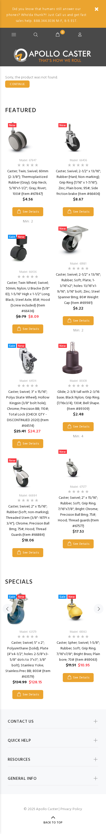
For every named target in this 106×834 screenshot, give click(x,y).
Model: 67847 (27, 160)
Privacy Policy (71, 809)
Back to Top (53, 822)
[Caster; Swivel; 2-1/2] (78, 137)
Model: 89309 (78, 381)
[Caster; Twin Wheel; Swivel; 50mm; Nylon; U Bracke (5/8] (27, 249)
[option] (28, 339)
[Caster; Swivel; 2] (27, 472)
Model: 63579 (28, 631)
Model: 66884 (28, 495)
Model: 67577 (78, 486)
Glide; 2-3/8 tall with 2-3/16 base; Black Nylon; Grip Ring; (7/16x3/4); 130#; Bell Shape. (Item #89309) (78, 400)
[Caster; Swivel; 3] (27, 358)
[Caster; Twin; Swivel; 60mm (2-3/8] (27, 137)
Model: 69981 (78, 263)
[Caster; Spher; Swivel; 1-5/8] (78, 609)
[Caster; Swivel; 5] (27, 609)
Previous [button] (7, 609)
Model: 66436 (28, 272)
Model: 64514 (28, 381)
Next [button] (98, 609)
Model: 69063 (78, 631)
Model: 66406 (78, 160)
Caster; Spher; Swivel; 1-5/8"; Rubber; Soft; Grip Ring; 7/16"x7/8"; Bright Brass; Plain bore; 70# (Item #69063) (78, 651)
